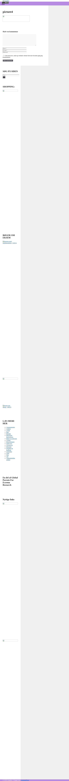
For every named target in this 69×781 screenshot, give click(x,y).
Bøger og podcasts (11, 438)
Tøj (7, 456)
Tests (7, 453)
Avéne (8, 430)
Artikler (8, 429)
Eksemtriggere (10, 442)
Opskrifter (9, 451)
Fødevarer (9, 443)
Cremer (8, 440)
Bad (7, 432)
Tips (7, 455)
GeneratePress (25, 780)
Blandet (8, 434)
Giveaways (9, 445)
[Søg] (4, 77)
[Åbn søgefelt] (3, 4)
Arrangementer (10, 427)
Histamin (8, 447)
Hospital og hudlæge (9, 449)
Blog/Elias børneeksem (9, 436)
